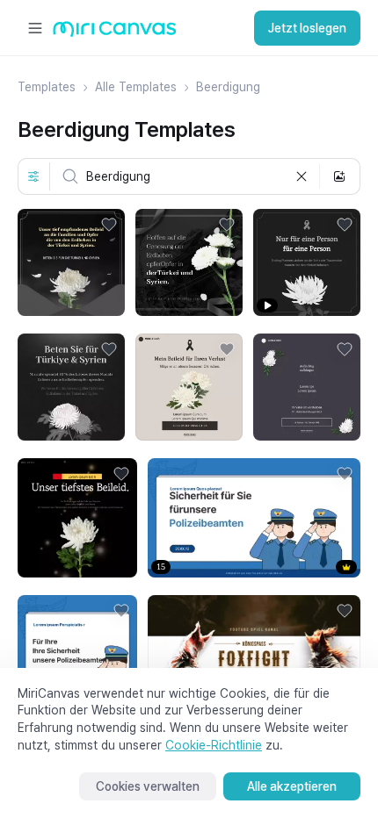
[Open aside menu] (35, 28)
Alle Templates (136, 87)
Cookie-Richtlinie (213, 745)
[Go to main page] (115, 32)
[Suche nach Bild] (339, 176)
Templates (47, 87)
